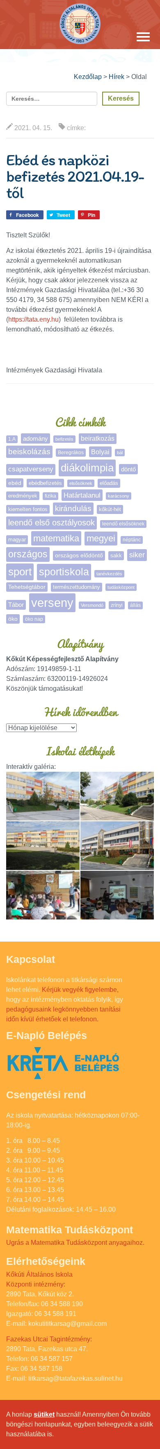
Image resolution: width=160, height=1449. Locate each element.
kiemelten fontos (28, 509)
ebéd (14, 483)
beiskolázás (29, 451)
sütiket (44, 1414)
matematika (56, 538)
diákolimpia (87, 467)
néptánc (132, 539)
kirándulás (73, 508)
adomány (35, 438)
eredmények (22, 496)
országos (28, 554)
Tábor (16, 605)
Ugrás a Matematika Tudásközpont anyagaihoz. (75, 1242)
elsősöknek (80, 483)
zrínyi (117, 605)
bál (120, 452)
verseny (52, 602)
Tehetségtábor (27, 587)
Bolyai (100, 451)
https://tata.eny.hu (33, 319)
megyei (101, 538)
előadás (109, 483)
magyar (17, 539)
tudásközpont (121, 587)
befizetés (64, 439)
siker (137, 555)
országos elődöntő (79, 555)
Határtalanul (82, 495)
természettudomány (76, 587)
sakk (116, 555)
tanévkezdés (109, 573)
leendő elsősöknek (123, 523)
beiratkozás (97, 438)
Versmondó (92, 605)
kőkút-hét (110, 509)
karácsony (118, 496)
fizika (50, 496)
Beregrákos (71, 452)
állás (135, 605)
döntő (128, 469)
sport (20, 572)
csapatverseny (30, 469)
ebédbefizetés (45, 483)
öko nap (34, 619)
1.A (12, 439)
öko (13, 618)
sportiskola (64, 571)
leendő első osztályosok (51, 522)
